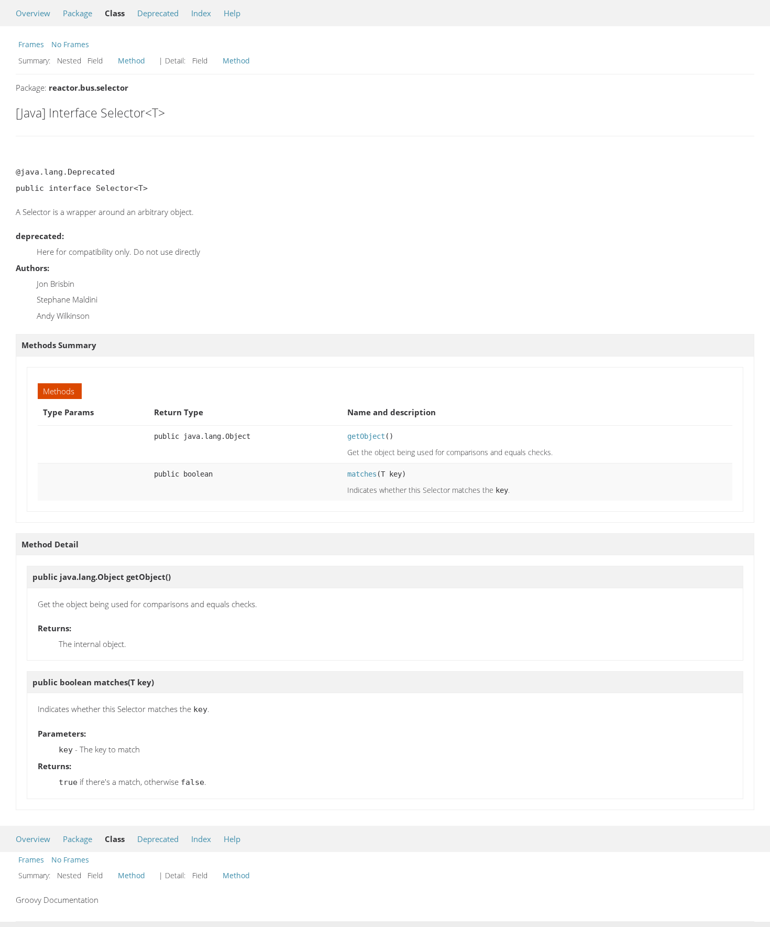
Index (201, 13)
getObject (366, 436)
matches (362, 474)
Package (77, 13)
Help (232, 13)
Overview (33, 13)
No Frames (70, 44)
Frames (31, 44)
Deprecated (158, 13)
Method (131, 61)
